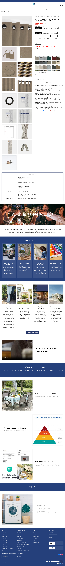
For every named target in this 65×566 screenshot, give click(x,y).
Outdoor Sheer (4, 536)
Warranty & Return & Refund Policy (23, 544)
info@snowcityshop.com (53, 533)
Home (36, 16)
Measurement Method (36, 536)
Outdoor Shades (4, 542)
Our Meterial (35, 538)
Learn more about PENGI (32, 332)
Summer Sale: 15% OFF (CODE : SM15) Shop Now (32, 1)
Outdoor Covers (4, 544)
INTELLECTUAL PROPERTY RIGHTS (23, 550)
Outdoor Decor (4, 546)
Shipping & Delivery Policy (21, 542)
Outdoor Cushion (4, 538)
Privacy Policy (19, 540)
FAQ (18, 534)
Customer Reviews (20, 538)
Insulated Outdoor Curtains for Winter (8, 548)
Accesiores (3, 550)
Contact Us (19, 532)
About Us (34, 532)
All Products (4, 532)
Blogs (34, 540)
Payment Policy (20, 548)
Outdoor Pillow (4, 540)
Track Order (19, 536)
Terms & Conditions (20, 546)
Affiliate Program (36, 542)
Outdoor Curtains (5, 534)
